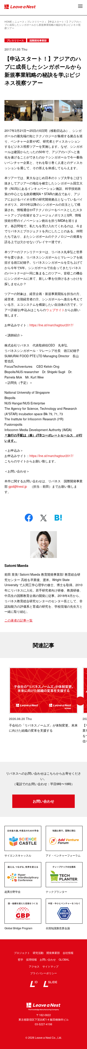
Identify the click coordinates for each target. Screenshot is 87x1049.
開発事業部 (53, 953)
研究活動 (38, 953)
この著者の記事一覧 (18, 620)
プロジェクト (22, 953)
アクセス (34, 966)
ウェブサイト (55, 310)
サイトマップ (50, 966)
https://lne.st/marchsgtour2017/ (51, 325)
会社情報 (68, 953)
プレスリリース (15, 40)
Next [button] (80, 700)
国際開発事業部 (38, 40)
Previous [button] (6, 700)
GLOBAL (64, 959)
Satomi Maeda (16, 565)
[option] (43, 700)
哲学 (20, 959)
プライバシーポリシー (43, 973)
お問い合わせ (43, 801)
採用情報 (31, 959)
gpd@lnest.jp (17, 486)
